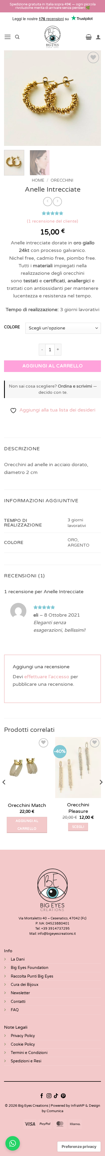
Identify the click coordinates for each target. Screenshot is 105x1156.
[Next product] (47, 201)
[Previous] (13, 98)
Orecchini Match (27, 805)
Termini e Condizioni (29, 1052)
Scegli (78, 827)
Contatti (18, 1001)
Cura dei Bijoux (24, 984)
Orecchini (62, 180)
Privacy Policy (23, 1036)
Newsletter (20, 993)
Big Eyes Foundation (29, 967)
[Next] (92, 98)
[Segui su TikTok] (56, 1096)
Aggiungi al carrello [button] (27, 825)
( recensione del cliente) (52, 221)
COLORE (12, 327)
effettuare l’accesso (46, 677)
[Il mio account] (98, 37)
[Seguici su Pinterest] (63, 1096)
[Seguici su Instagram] (49, 1096)
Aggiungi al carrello (52, 366)
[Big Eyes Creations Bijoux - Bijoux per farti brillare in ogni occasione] (52, 37)
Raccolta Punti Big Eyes (32, 976)
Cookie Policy (23, 1044)
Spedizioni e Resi (26, 1061)
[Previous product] (57, 201)
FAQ (15, 1010)
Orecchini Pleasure (78, 808)
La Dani (17, 959)
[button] (7, 37)
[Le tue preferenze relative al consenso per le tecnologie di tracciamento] (79, 1146)
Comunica (55, 1111)
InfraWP (78, 1106)
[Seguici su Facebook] (41, 1096)
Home (38, 180)
